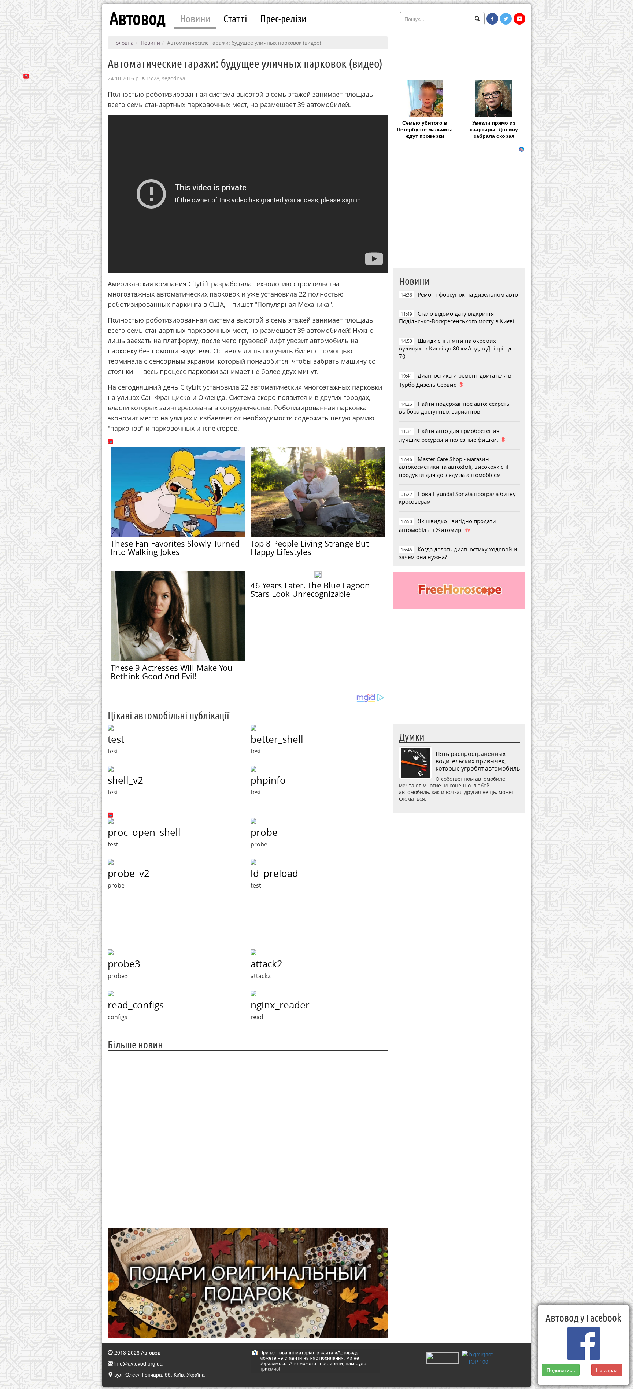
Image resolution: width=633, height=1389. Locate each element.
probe (264, 832)
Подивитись (561, 1370)
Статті (235, 18)
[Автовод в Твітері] (506, 19)
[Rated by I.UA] (442, 1357)
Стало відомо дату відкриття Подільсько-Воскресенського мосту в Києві (456, 317)
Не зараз (606, 1370)
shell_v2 (125, 780)
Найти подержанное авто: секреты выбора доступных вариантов (455, 407)
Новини (195, 18)
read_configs (136, 1005)
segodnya (173, 78)
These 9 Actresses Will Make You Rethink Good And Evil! (172, 671)
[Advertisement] (248, 1138)
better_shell (277, 739)
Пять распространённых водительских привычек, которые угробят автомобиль (478, 761)
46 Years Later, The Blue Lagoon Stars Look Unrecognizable (310, 589)
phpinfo (268, 780)
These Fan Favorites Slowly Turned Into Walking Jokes (175, 547)
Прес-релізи (283, 18)
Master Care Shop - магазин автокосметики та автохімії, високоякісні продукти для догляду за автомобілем (453, 466)
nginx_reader (280, 1005)
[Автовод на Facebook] (492, 19)
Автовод (137, 18)
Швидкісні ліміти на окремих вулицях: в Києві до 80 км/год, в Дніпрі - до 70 (457, 348)
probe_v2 (128, 873)
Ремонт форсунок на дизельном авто (468, 294)
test (116, 739)
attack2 (266, 964)
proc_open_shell (144, 832)
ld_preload (274, 873)
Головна (123, 42)
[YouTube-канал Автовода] (519, 19)
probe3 (124, 964)
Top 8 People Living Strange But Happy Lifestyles (310, 547)
